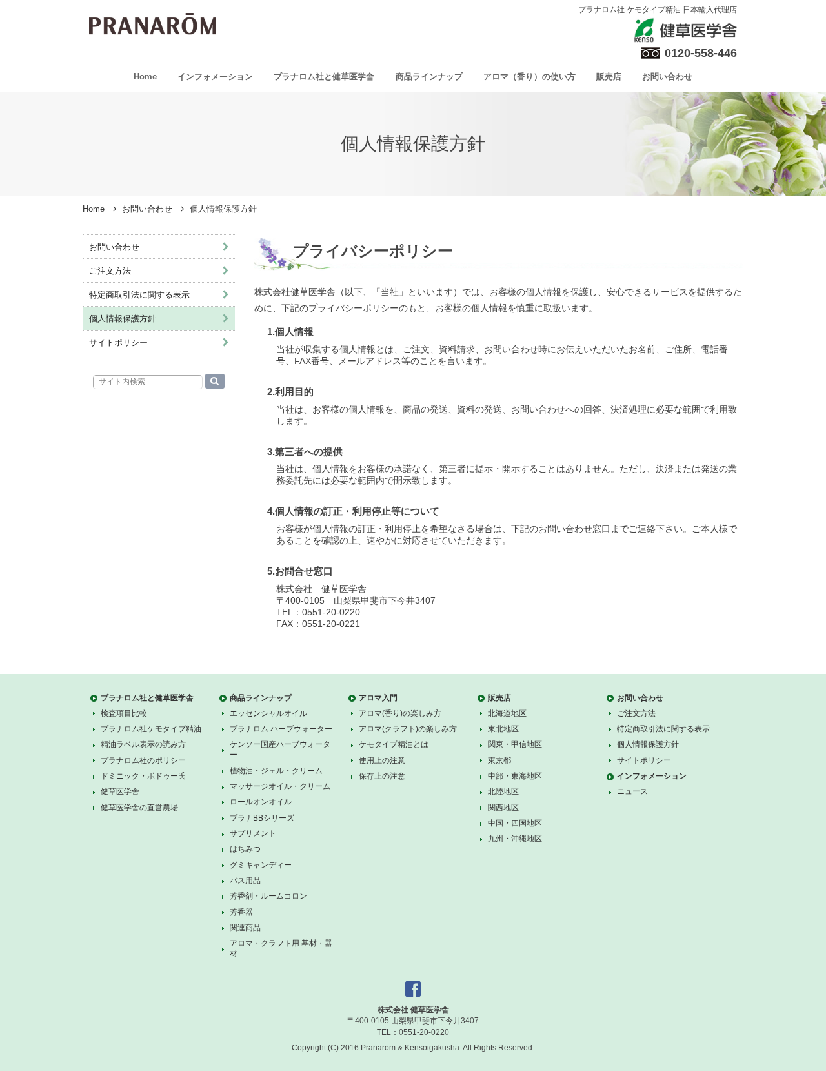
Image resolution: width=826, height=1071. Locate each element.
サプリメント (253, 833)
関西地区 (503, 807)
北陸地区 (503, 791)
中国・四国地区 (515, 823)
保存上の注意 (382, 775)
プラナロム (152, 24)
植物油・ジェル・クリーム (276, 770)
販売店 (608, 76)
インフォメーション (215, 76)
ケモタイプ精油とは (393, 744)
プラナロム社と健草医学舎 (324, 76)
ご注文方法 (110, 271)
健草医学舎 (120, 791)
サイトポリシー (118, 342)
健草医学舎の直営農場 (139, 807)
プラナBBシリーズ (262, 817)
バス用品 (245, 880)
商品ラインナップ (429, 76)
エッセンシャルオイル (268, 713)
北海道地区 (507, 713)
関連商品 (245, 927)
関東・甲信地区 (515, 744)
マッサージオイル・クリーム (280, 786)
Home (145, 76)
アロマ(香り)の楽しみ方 (400, 713)
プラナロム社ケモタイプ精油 (151, 728)
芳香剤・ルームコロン (268, 896)
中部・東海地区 (515, 775)
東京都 (499, 760)
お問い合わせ (667, 76)
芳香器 (241, 912)
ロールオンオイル (261, 801)
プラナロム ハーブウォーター (281, 728)
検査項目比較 (124, 713)
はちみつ (245, 848)
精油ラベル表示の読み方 (143, 744)
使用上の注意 (382, 760)
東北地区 (503, 728)
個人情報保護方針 (122, 318)
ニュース (632, 791)
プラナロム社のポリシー (143, 760)
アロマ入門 (378, 697)
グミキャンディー (261, 865)
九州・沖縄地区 (515, 838)
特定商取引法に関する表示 (139, 295)
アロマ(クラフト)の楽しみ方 (408, 728)
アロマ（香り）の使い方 (529, 76)
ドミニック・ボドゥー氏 (143, 775)
